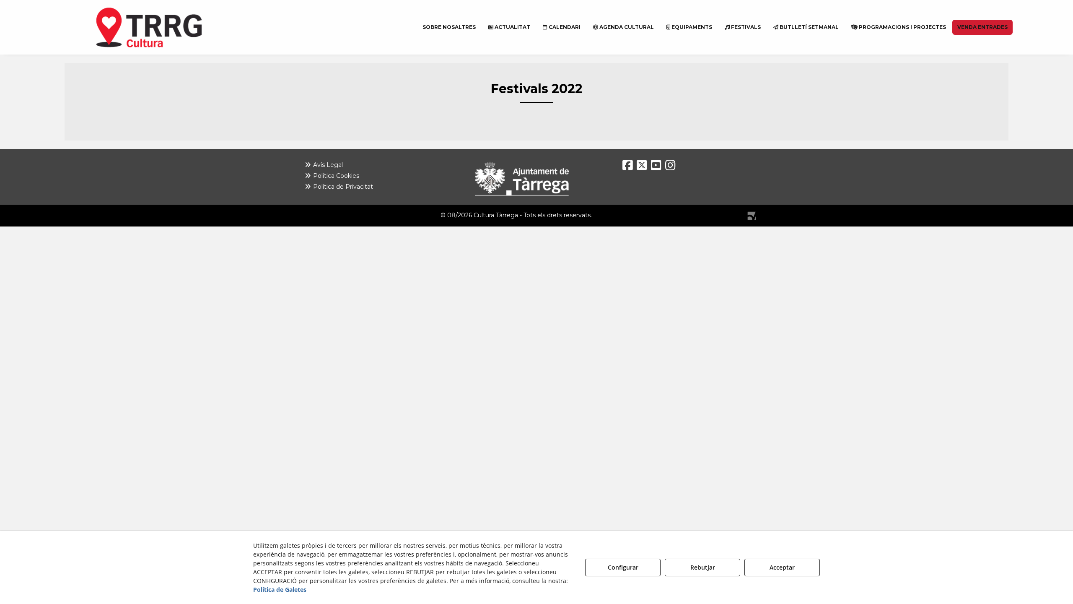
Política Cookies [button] (335, 176)
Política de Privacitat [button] (342, 186)
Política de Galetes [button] (279, 590)
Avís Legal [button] (327, 165)
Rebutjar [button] (702, 567)
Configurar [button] (623, 567)
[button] (170, 27)
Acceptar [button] (782, 567)
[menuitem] (449, 27)
